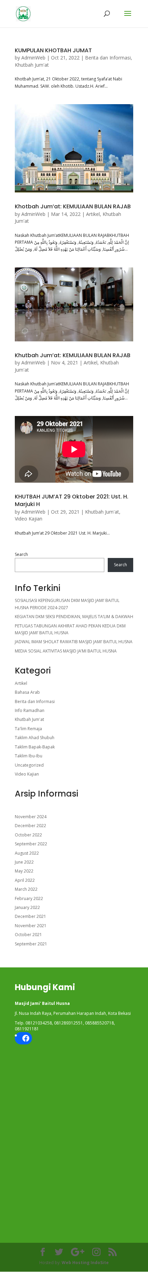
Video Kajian (28, 518)
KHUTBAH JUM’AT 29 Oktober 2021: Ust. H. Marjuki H (71, 500)
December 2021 (30, 916)
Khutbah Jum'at (32, 65)
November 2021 (30, 926)
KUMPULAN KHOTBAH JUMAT (53, 50)
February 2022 (29, 898)
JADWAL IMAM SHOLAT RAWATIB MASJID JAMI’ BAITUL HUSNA (74, 642)
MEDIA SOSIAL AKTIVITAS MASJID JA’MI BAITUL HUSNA (66, 651)
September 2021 (31, 944)
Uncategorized (29, 765)
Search (21, 554)
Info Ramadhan (29, 710)
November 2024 (30, 817)
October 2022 (28, 835)
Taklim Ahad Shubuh (34, 738)
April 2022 (25, 880)
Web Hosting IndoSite (85, 1262)
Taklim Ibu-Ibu (28, 756)
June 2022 (24, 862)
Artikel (93, 214)
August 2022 (27, 853)
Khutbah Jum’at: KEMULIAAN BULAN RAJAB (72, 355)
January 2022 (27, 907)
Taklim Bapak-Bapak (35, 747)
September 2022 (31, 844)
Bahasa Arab (27, 692)
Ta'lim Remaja (28, 729)
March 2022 (26, 889)
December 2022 (30, 826)
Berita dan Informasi (108, 57)
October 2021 (28, 934)
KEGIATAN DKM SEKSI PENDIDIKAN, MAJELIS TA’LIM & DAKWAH (74, 616)
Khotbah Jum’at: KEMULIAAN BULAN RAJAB (73, 206)
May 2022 (24, 871)
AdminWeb (33, 57)
